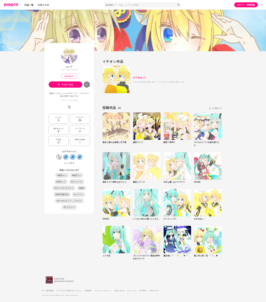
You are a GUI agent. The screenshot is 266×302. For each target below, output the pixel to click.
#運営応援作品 (61, 194)
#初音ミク (61, 181)
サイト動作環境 (47, 290)
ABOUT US (154, 290)
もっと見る (69, 162)
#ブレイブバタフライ (64, 188)
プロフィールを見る (69, 100)
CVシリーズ (132, 290)
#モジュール (76, 181)
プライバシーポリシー (103, 290)
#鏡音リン (76, 175)
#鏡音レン (61, 175)
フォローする (67, 84)
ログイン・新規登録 (246, 4)
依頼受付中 (69, 76)
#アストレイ (69, 207)
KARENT (143, 290)
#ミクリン (78, 194)
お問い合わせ (119, 290)
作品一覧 (29, 4)
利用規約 (88, 290)
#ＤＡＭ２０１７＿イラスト (69, 200)
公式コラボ (43, 4)
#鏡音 (81, 188)
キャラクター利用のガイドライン (69, 290)
